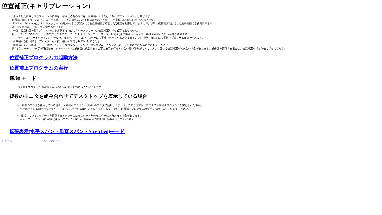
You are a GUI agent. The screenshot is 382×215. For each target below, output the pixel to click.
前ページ (7, 140)
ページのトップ (52, 140)
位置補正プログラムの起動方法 (44, 57)
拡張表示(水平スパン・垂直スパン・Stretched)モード (67, 131)
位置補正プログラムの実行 (39, 67)
